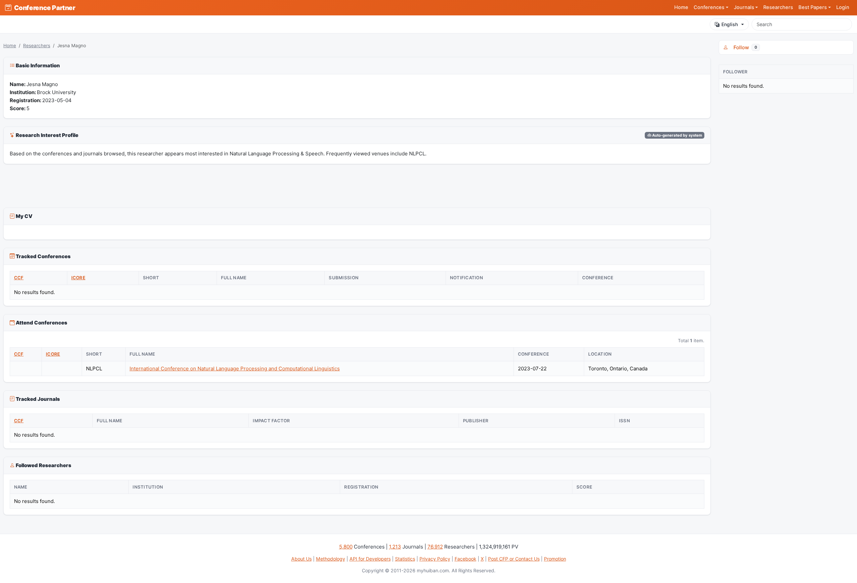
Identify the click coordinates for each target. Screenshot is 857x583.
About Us (301, 559)
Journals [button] (744, 7)
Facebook (465, 559)
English (729, 24)
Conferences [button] (709, 7)
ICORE (78, 277)
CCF (19, 277)
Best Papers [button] (812, 7)
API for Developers (370, 559)
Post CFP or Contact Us (514, 559)
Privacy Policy (434, 559)
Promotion (555, 559)
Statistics (405, 559)
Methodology (330, 559)
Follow (744, 47)
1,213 (395, 546)
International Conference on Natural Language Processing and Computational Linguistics (235, 368)
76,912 (435, 546)
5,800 (346, 546)
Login (842, 7)
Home (681, 7)
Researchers (778, 7)
